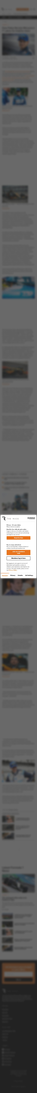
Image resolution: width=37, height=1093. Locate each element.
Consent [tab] (5, 575)
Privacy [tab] (12, 575)
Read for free (18, 538)
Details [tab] (20, 575)
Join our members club (18, 552)
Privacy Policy (13, 570)
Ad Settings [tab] (29, 575)
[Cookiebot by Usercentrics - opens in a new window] (27, 518)
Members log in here (18, 558)
